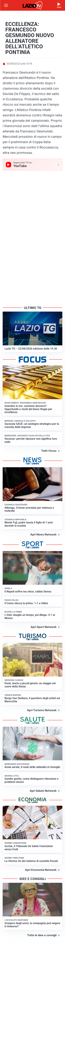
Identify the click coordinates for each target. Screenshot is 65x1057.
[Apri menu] (6, 5)
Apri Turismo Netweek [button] (41, 710)
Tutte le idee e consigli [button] (41, 935)
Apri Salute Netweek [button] (43, 790)
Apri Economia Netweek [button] (40, 869)
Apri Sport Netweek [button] (43, 627)
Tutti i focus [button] (48, 450)
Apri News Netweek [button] (43, 534)
